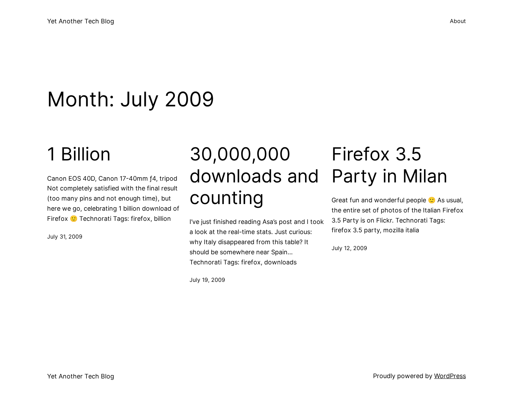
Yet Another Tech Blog (80, 21)
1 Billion (79, 154)
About (458, 20)
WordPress (450, 376)
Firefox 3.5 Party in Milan (389, 165)
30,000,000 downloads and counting (254, 176)
